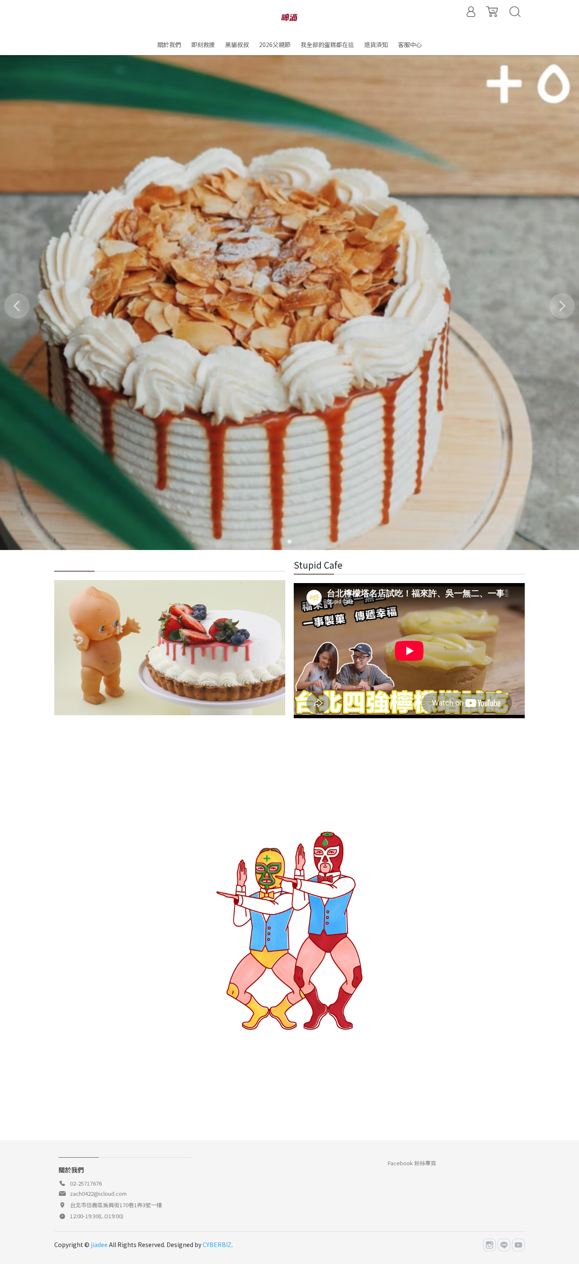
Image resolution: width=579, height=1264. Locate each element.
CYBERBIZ (217, 1244)
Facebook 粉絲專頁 (412, 1163)
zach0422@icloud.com (98, 1193)
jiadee (99, 1244)
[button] (289, 541)
